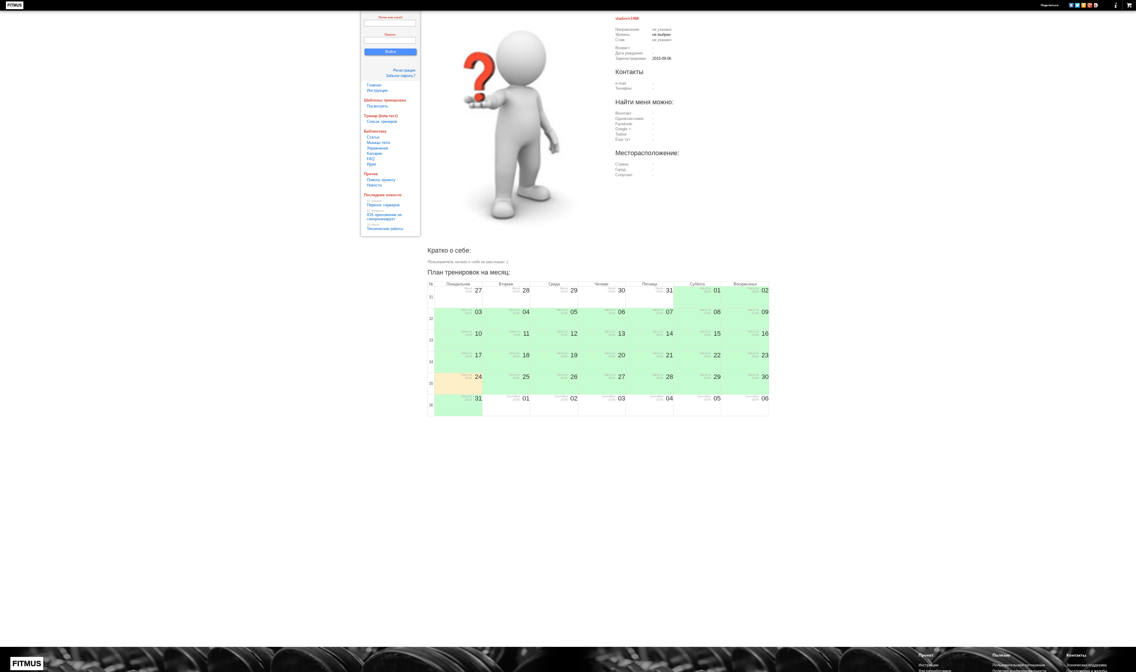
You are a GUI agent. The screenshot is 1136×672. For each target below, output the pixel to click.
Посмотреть (377, 106)
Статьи (373, 137)
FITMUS (14, 5)
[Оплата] (1129, 5)
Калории (374, 153)
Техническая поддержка (1086, 665)
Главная (374, 85)
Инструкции (377, 90)
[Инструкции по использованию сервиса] (1115, 5)
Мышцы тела (378, 142)
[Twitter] (1077, 5)
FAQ (371, 159)
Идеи (371, 164)
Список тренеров (382, 121)
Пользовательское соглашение (1019, 665)
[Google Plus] (1090, 5)
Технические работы (385, 227)
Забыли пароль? (400, 75)
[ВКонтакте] (1071, 5)
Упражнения (377, 148)
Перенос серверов (383, 203)
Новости (374, 185)
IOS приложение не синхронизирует (384, 215)
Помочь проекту (381, 180)
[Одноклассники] (1084, 5)
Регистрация (404, 70)
